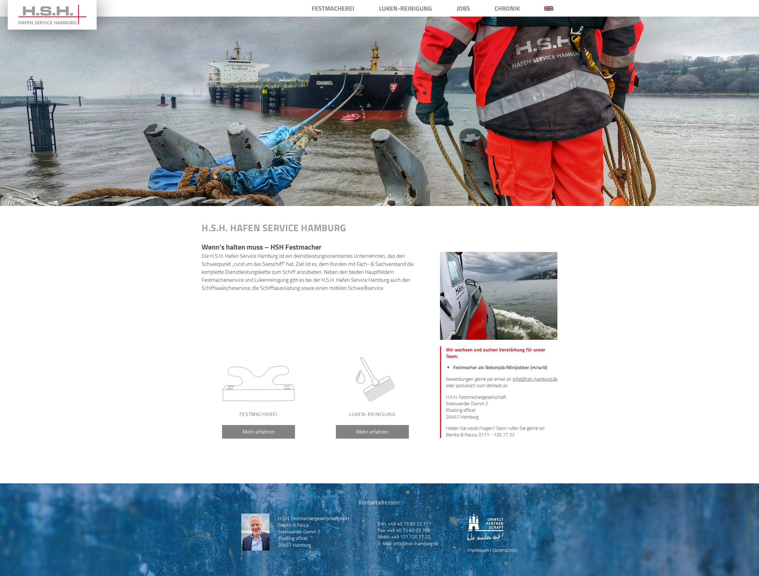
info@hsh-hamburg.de (535, 378)
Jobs (463, 8)
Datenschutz (505, 550)
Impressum (478, 550)
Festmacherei (333, 8)
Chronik (507, 8)
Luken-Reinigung (405, 8)
